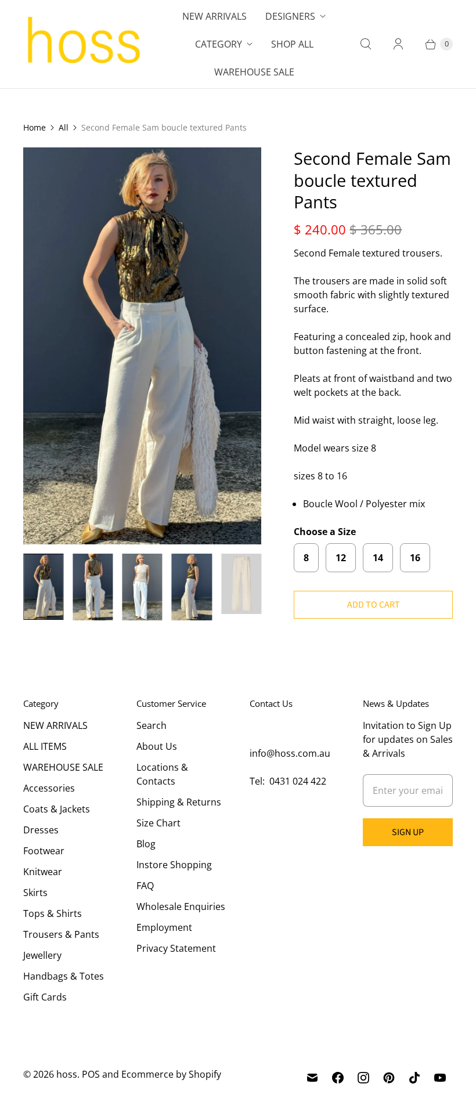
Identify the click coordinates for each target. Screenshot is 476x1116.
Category (218, 44)
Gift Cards (45, 997)
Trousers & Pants (61, 934)
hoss (66, 1074)
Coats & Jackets (56, 809)
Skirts (35, 892)
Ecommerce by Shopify (171, 1074)
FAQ (145, 885)
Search (151, 725)
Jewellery (42, 955)
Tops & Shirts (52, 913)
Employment (164, 927)
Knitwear (42, 871)
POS (91, 1074)
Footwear (43, 850)
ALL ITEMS (45, 746)
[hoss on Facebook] (338, 1077)
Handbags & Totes (63, 976)
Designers (290, 16)
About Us (156, 746)
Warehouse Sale (254, 72)
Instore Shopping (174, 864)
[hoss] (82, 44)
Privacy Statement (176, 948)
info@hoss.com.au (290, 753)
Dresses (41, 830)
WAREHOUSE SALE (63, 767)
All (63, 127)
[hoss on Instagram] (363, 1077)
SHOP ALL (292, 44)
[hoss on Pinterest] (389, 1077)
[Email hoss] (312, 1077)
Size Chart (158, 823)
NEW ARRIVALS (55, 725)
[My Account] (398, 44)
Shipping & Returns (178, 802)
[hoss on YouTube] (440, 1077)
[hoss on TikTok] (414, 1077)
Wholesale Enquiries (180, 906)
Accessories (49, 788)
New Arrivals (214, 16)
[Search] (365, 44)
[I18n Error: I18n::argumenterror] (43, 587)
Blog (146, 843)
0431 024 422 (297, 781)
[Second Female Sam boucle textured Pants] (142, 345)
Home (34, 127)
